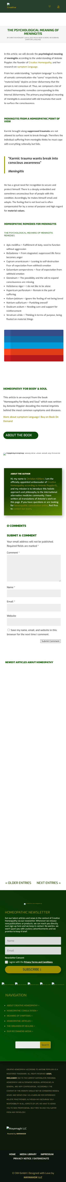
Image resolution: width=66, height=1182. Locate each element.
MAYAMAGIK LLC (33, 1177)
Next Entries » (49, 883)
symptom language (27, 66)
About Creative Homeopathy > (23, 1005)
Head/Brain (54, 37)
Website (11, 615)
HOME (12, 1154)
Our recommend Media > (20, 1031)
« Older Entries (18, 883)
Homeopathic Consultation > (22, 1010)
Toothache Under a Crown (33, 786)
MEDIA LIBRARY (28, 1154)
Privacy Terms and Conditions (38, 962)
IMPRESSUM (47, 1154)
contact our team (22, 508)
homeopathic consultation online (31, 505)
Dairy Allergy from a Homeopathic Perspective (33, 750)
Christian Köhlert (16, 37)
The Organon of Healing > (21, 1026)
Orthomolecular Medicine (33, 715)
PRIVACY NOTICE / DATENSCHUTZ (31, 1158)
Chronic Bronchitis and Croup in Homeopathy (33, 821)
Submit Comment (50, 641)
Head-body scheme (41, 37)
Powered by (16, 1134)
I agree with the (31, 962)
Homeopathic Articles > (20, 1021)
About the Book (19, 435)
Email (11, 601)
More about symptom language (21, 417)
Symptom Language (33, 39)
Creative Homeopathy (40, 62)
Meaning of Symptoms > (20, 1015)
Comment (13, 552)
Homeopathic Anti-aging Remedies (33, 856)
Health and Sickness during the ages (33, 680)
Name (11, 587)
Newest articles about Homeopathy (29, 662)
